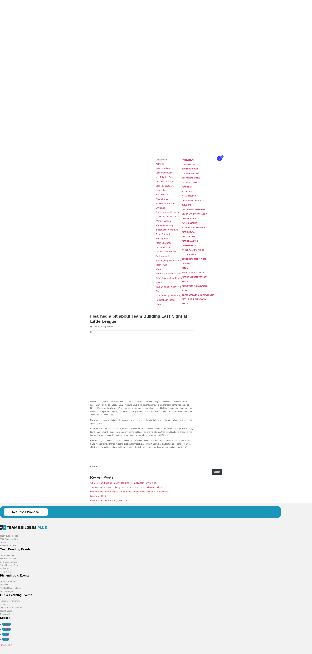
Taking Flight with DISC (167, 251)
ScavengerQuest (164, 173)
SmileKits (160, 208)
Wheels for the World (166, 203)
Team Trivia (161, 265)
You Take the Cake (165, 177)
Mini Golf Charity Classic (168, 216)
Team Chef (161, 190)
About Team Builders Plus (168, 273)
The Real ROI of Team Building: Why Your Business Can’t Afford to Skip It (126, 487)
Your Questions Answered (168, 287)
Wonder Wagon (163, 221)
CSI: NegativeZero (165, 186)
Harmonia (4, 604)
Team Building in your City (168, 295)
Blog (158, 291)
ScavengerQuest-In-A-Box (168, 260)
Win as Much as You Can (11, 607)
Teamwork (110, 327)
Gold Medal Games (165, 181)
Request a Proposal (165, 300)
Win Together (162, 238)
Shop (158, 304)
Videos (159, 282)
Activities (160, 164)
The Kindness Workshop (168, 212)
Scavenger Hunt (98, 496)
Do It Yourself (162, 256)
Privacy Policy (6, 645)
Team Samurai (163, 234)
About (158, 269)
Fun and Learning (164, 225)
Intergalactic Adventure (167, 230)
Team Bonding (163, 168)
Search (94, 466)
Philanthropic (162, 199)
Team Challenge (163, 243)
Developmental (163, 247)
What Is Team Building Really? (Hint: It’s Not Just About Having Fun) (123, 483)
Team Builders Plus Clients (169, 278)
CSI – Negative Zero (9, 565)
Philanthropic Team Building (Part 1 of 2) (109, 500)
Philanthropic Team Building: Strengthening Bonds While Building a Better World (129, 491)
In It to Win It (162, 194)
